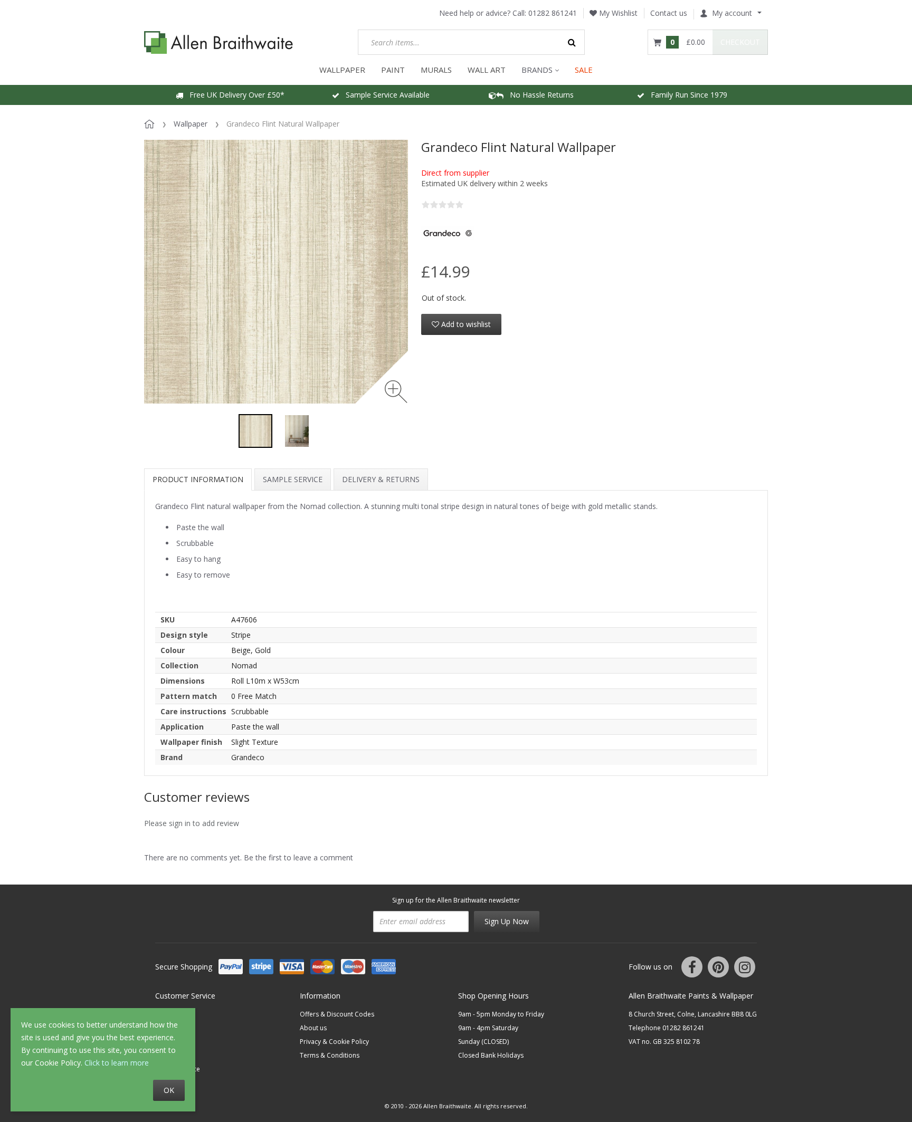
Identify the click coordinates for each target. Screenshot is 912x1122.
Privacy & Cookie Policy (334, 1041)
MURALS (436, 69)
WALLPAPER (342, 69)
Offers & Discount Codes (337, 1014)
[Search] (572, 42)
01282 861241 (552, 13)
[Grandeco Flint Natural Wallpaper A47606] (255, 431)
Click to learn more (116, 1063)
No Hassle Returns (539, 95)
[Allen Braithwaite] (218, 42)
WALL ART (487, 69)
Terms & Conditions (329, 1055)
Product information (198, 479)
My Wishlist (617, 13)
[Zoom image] (396, 391)
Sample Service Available (384, 95)
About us (313, 1027)
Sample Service (292, 479)
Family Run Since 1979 (685, 95)
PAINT (393, 69)
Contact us (668, 13)
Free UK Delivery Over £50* (233, 95)
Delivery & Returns (381, 479)
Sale (584, 69)
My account (732, 13)
